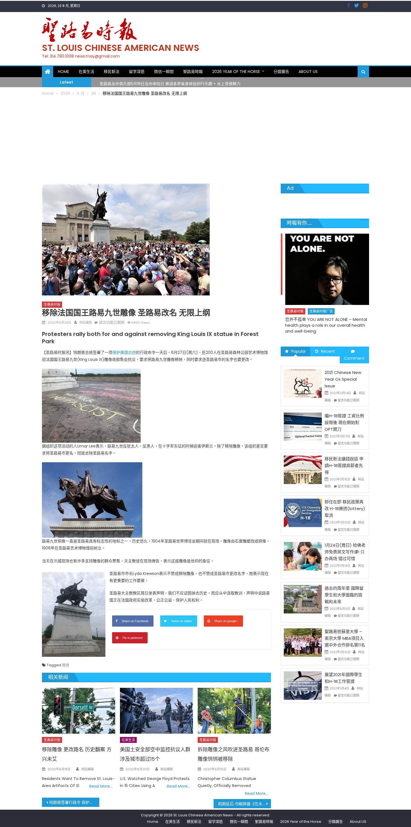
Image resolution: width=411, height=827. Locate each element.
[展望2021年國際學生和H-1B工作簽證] (303, 685)
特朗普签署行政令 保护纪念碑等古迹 (74, 802)
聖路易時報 (193, 71)
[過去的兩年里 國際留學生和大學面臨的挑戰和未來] (303, 599)
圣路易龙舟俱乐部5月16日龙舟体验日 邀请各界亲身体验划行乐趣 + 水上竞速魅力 (170, 82)
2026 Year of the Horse (236, 71)
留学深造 (137, 71)
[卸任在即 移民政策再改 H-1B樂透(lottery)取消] (303, 512)
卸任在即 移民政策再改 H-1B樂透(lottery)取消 (345, 508)
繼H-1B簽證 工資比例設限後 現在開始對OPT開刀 (344, 422)
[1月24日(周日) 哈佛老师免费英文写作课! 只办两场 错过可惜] (303, 556)
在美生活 (86, 71)
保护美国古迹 (124, 352)
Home (63, 71)
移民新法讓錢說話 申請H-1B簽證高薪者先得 (344, 465)
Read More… (100, 786)
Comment (354, 358)
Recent (328, 351)
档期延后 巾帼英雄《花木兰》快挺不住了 (244, 804)
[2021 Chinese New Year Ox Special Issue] (303, 383)
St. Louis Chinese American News (120, 47)
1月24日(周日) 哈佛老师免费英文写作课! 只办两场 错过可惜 (345, 551)
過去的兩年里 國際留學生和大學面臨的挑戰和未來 (344, 595)
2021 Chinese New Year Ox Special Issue (343, 379)
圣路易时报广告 (317, 311)
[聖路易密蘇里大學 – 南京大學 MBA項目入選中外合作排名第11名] (303, 642)
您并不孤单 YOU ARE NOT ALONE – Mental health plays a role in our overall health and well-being (322, 325)
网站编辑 (85, 322)
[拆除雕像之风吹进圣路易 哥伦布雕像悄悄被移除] (234, 711)
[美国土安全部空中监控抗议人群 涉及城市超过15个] (156, 711)
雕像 (65, 665)
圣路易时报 (52, 304)
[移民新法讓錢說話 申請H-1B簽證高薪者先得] (303, 469)
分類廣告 (281, 71)
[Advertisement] (205, 139)
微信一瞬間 (164, 71)
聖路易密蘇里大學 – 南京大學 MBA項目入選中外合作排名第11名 (345, 638)
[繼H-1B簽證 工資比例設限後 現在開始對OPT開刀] (303, 426)
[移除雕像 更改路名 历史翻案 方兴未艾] (78, 711)
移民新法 (111, 71)
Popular (298, 351)
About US (308, 71)
